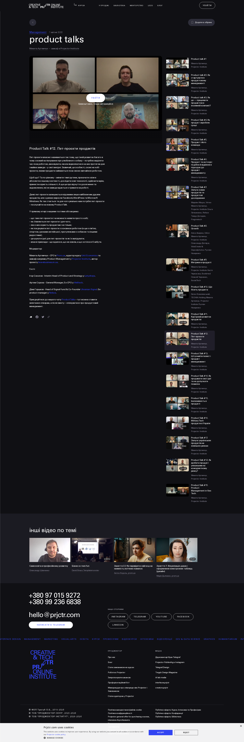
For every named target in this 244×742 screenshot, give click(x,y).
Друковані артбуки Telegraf (167, 657)
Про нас (111, 657)
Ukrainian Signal (89, 289)
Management (38, 32)
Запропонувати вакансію (119, 677)
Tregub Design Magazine (166, 672)
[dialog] (122, 732)
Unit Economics (89, 255)
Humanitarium (207, 639)
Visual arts (48, 639)
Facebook (183, 617)
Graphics (189, 639)
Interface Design (231, 639)
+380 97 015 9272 (54, 595)
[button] (94, 738)
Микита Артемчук (38, 48)
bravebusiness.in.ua (48, 262)
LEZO (151, 3)
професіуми (90, 639)
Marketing (31, 639)
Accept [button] (160, 732)
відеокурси (109, 639)
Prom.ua (61, 255)
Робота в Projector (116, 672)
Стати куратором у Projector (121, 696)
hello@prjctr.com (54, 615)
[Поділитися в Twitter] (43, 317)
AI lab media (160, 677)
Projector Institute (69, 48)
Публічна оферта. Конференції (169, 713)
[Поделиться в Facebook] (37, 317)
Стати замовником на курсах (121, 667)
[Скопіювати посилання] (48, 317)
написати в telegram (51, 625)
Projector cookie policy (56, 734)
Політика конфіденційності (120, 713)
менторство (138, 3)
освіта (64, 639)
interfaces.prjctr (162, 682)
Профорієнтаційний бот (118, 682)
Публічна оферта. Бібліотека (168, 716)
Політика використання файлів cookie (125, 710)
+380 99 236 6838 (55, 602)
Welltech (78, 282)
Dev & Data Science (168, 639)
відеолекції (144, 639)
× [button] (241, 726)
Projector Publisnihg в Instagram (169, 662)
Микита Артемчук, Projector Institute (202, 300)
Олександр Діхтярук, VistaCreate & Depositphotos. (200, 246)
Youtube (161, 617)
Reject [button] (186, 732)
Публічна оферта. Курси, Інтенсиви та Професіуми (178, 710)
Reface (52, 292)
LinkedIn (118, 625)
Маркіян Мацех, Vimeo (201, 202)
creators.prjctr (161, 688)
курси (75, 639)
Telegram (140, 617)
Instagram (118, 617)
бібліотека (121, 3)
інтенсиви (126, 639)
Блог (161, 3)
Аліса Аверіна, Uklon (200, 233)
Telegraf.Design (162, 667)
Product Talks (68, 299)
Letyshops (90, 275)
